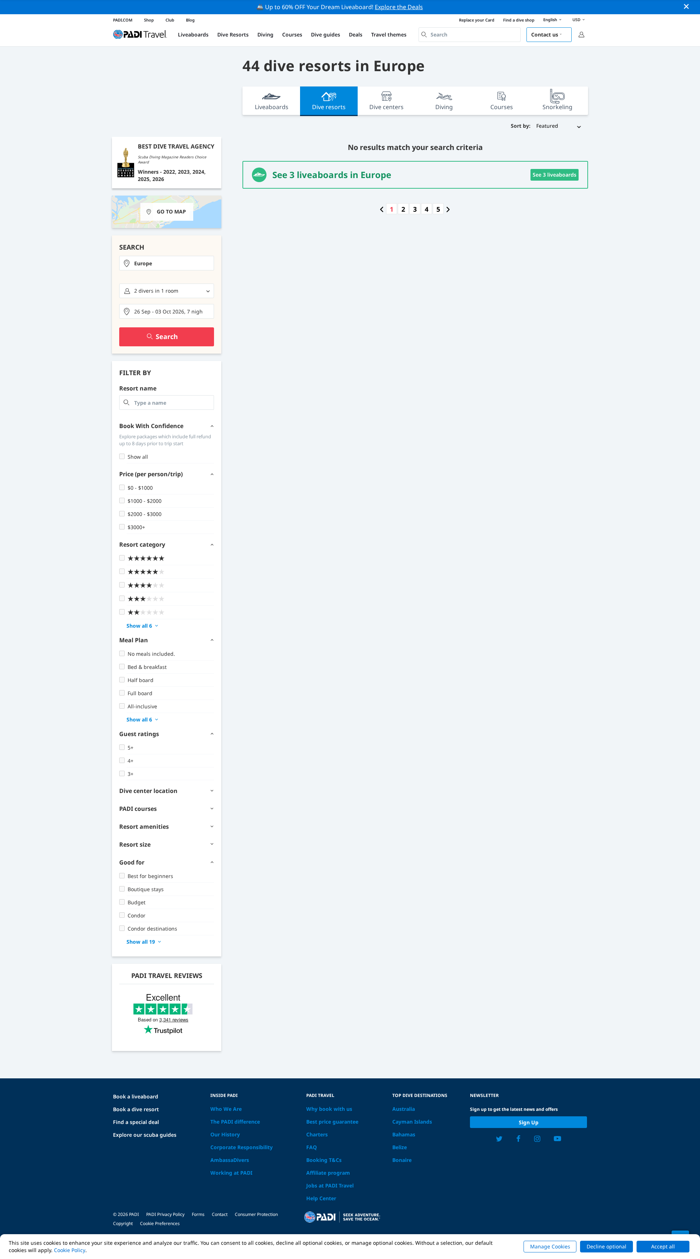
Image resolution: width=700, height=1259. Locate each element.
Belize (399, 1147)
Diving (265, 34)
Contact (220, 1214)
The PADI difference (235, 1121)
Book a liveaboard (135, 1096)
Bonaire (402, 1159)
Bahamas (403, 1134)
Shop (149, 20)
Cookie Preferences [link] (160, 1223)
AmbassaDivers (229, 1159)
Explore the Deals (399, 7)
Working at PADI (231, 1172)
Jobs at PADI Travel (330, 1185)
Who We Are (226, 1108)
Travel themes (389, 34)
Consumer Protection (256, 1214)
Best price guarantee (332, 1121)
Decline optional (606, 1246)
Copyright (123, 1223)
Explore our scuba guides (144, 1134)
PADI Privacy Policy (165, 1214)
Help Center (321, 1198)
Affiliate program (328, 1172)
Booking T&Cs (324, 1159)
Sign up (528, 1122)
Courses (292, 34)
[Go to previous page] (381, 209)
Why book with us (329, 1108)
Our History (225, 1134)
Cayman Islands (412, 1121)
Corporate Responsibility (241, 1147)
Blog (190, 20)
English (550, 19)
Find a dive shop (518, 20)
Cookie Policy (69, 1250)
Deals (355, 34)
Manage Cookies (550, 1246)
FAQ (311, 1147)
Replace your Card (476, 20)
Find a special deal (136, 1122)
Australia (403, 1108)
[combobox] (470, 34)
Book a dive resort (136, 1109)
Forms (198, 1214)
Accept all (663, 1246)
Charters (317, 1134)
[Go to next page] (448, 209)
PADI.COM (122, 20)
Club (170, 20)
